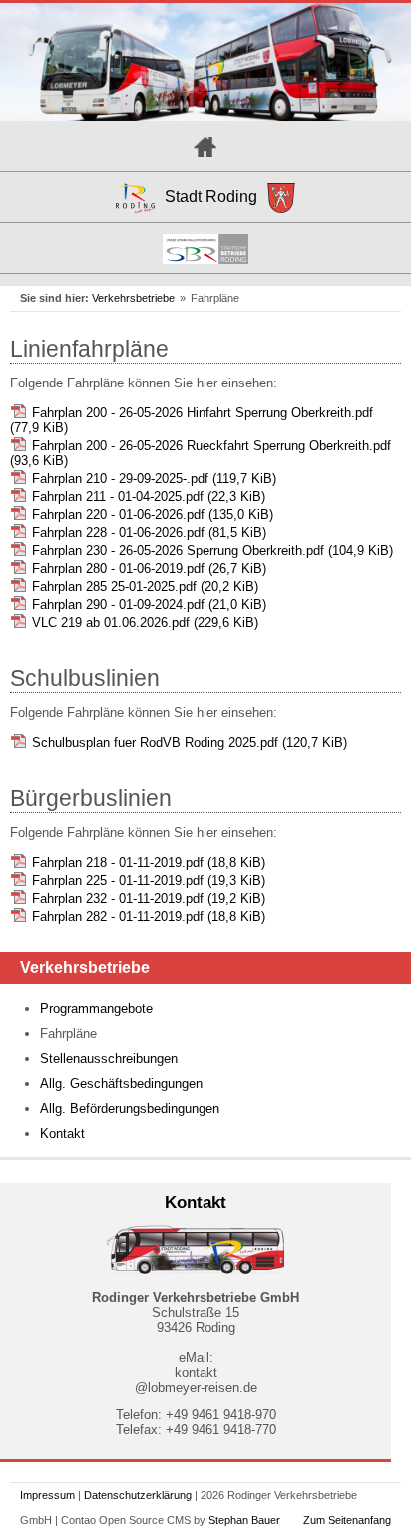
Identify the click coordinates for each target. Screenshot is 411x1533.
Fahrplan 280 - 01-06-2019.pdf (149, 568)
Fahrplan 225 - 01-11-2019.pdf (148, 880)
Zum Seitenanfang (347, 1520)
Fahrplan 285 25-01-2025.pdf (145, 586)
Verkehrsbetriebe (133, 298)
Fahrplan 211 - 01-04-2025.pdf (148, 496)
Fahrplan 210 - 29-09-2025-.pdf (154, 478)
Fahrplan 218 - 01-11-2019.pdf (148, 862)
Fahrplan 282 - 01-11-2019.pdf (148, 916)
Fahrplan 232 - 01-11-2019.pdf (148, 898)
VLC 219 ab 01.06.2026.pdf (145, 622)
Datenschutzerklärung (138, 1495)
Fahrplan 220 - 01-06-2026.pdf (152, 514)
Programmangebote (96, 1008)
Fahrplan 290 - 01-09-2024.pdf (149, 604)
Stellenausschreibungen (109, 1058)
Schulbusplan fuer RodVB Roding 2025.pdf (189, 742)
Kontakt (62, 1133)
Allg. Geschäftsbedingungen (121, 1083)
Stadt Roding (211, 196)
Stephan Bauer (244, 1520)
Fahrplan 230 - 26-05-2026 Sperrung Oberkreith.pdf (212, 550)
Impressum (47, 1495)
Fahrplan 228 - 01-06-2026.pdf (149, 532)
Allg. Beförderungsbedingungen (129, 1108)
